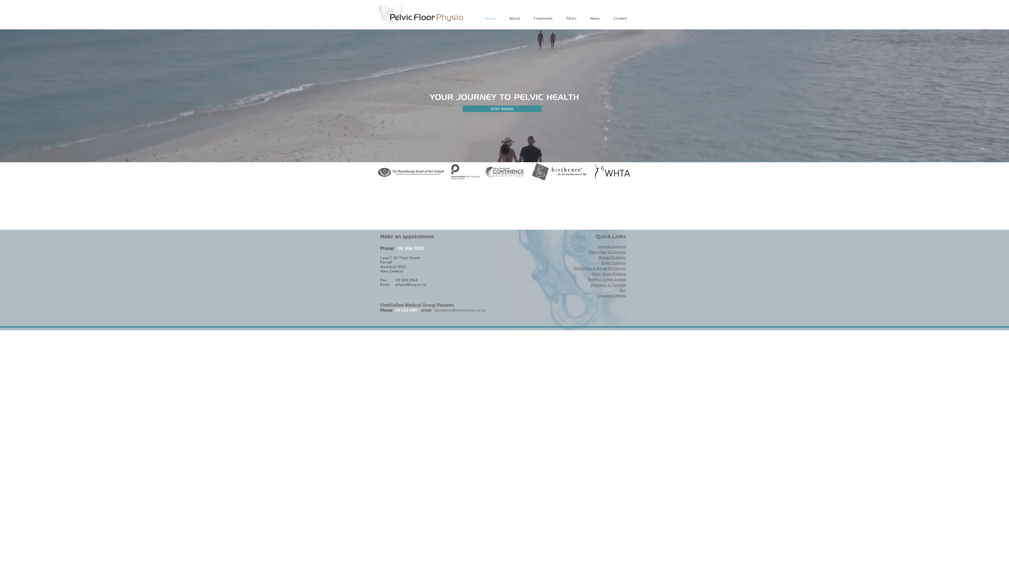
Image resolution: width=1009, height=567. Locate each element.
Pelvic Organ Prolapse (609, 274)
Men (622, 290)
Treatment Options (612, 296)
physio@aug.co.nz (410, 284)
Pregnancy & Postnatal (608, 285)
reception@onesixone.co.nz (460, 310)
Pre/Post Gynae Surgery (607, 279)
